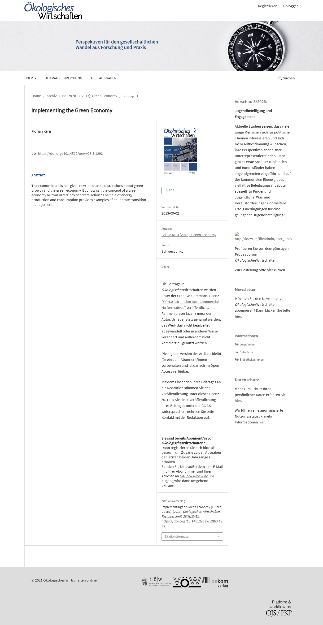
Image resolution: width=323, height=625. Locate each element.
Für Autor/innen (245, 352)
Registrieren (267, 6)
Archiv (52, 95)
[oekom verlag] (215, 586)
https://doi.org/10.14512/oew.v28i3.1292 (70, 153)
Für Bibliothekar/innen (249, 360)
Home (36, 95)
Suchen (288, 78)
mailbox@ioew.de (194, 476)
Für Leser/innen (245, 344)
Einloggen (291, 6)
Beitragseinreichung (63, 78)
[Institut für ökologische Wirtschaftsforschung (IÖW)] (156, 586)
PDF (171, 190)
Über (29, 78)
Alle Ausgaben (104, 78)
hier (270, 269)
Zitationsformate (176, 536)
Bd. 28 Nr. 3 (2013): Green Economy (89, 95)
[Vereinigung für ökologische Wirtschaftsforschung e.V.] (187, 586)
